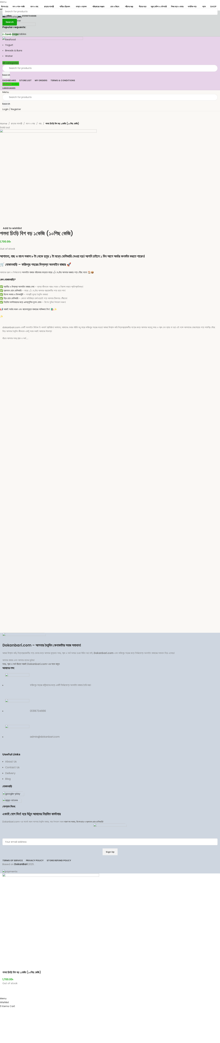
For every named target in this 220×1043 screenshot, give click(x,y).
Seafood (10, 39)
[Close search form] (4, 4)
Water (9, 56)
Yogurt (9, 45)
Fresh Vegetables (15, 34)
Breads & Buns (13, 50)
